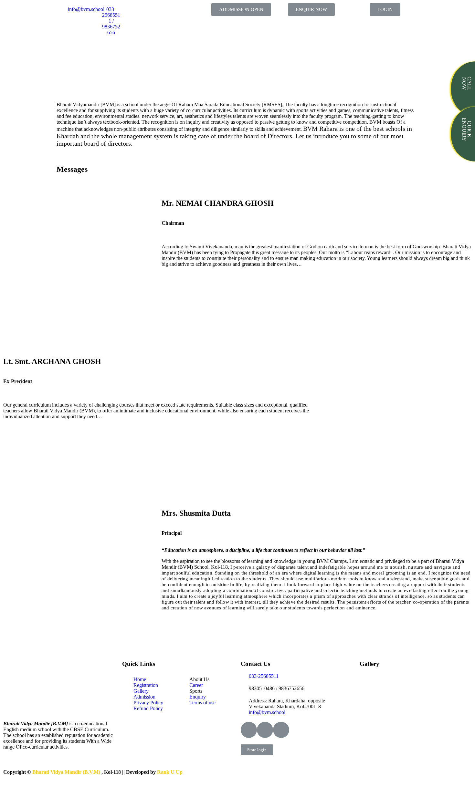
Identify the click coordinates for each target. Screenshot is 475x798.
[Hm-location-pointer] (281, 730)
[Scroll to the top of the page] (3, 790)
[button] (241, 9)
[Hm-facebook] (249, 730)
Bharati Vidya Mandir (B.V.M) (66, 772)
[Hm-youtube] (265, 730)
